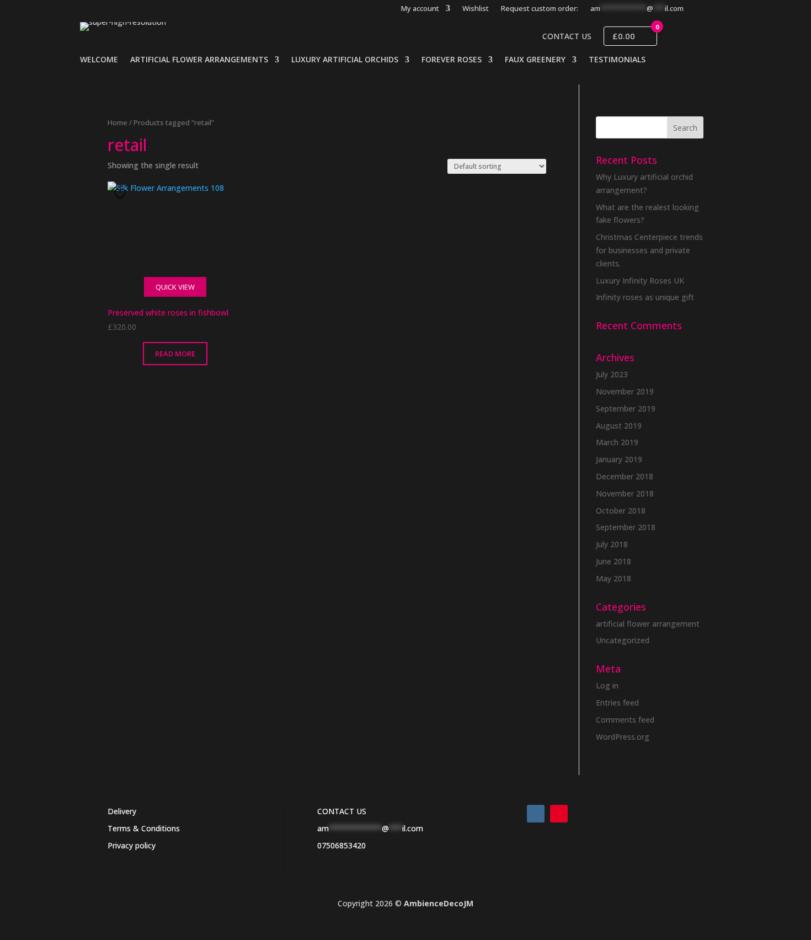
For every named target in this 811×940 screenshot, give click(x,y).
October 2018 (620, 510)
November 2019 (625, 391)
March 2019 (617, 442)
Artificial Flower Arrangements (199, 60)
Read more (175, 354)
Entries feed (617, 702)
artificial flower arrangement (648, 623)
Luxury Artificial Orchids (344, 60)
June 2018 (613, 561)
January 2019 (619, 459)
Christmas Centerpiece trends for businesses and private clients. (649, 250)
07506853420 (341, 845)
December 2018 (624, 476)
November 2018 (625, 493)
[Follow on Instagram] (536, 813)
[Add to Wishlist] (121, 194)
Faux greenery (535, 60)
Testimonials (617, 60)
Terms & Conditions (144, 828)
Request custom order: (539, 8)
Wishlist (475, 8)
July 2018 (612, 544)
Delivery (122, 811)
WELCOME (99, 60)
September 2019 (625, 408)
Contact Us (566, 36)
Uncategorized (622, 640)
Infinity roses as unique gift (645, 297)
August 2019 (619, 425)
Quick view (175, 287)
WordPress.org (622, 736)
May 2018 (613, 578)
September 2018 (625, 527)
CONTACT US (341, 811)
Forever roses (451, 60)
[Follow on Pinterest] (559, 813)
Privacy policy (132, 845)
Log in (607, 685)
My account (420, 8)
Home (117, 122)
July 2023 (612, 374)
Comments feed (625, 719)
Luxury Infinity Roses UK (640, 280)
